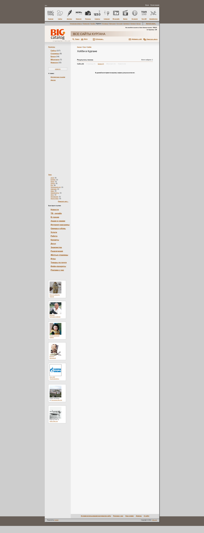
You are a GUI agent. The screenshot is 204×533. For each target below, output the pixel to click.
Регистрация (154, 5)
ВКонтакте (55, 59)
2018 (52, 178)
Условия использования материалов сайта (96, 516)
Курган (79, 47)
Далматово (86, 23)
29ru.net (154, 520)
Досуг (53, 244)
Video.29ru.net (54, 421)
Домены (139, 516)
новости (57, 69)
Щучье (139, 23)
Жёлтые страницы (59, 255)
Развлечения (57, 251)
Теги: (50, 175)
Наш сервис (129, 516)
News (52, 181)
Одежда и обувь (58, 229)
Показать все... (63, 201)
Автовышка (54, 197)
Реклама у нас (57, 270)
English (53, 180)
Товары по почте (59, 263)
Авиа (52, 191)
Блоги (53, 56)
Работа (54, 236)
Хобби (89, 47)
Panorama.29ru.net (56, 400)
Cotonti (56, 520)
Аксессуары (55, 198)
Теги (84, 47)
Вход (147, 5)
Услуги (54, 232)
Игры (53, 259)
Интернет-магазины (60, 225)
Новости (54, 62)
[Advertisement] (57, 123)
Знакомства (56, 247)
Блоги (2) (101, 64)
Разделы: (51, 47)
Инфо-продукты (58, 266)
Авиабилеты (55, 193)
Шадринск (126, 23)
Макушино (112, 23)
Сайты (53, 51)
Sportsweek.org (56, 187)
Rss (52, 185)
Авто (52, 195)
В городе (55, 217)
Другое (53, 80)
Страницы (55, 53)
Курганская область (76, 23)
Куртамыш (105, 23)
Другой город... (151, 23)
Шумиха (133, 23)
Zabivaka (54, 189)
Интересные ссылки (58, 77)
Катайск (93, 23)
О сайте (146, 516)
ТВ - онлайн (56, 213)
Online (53, 183)
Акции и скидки (58, 221)
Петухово (119, 23)
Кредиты (55, 240)
